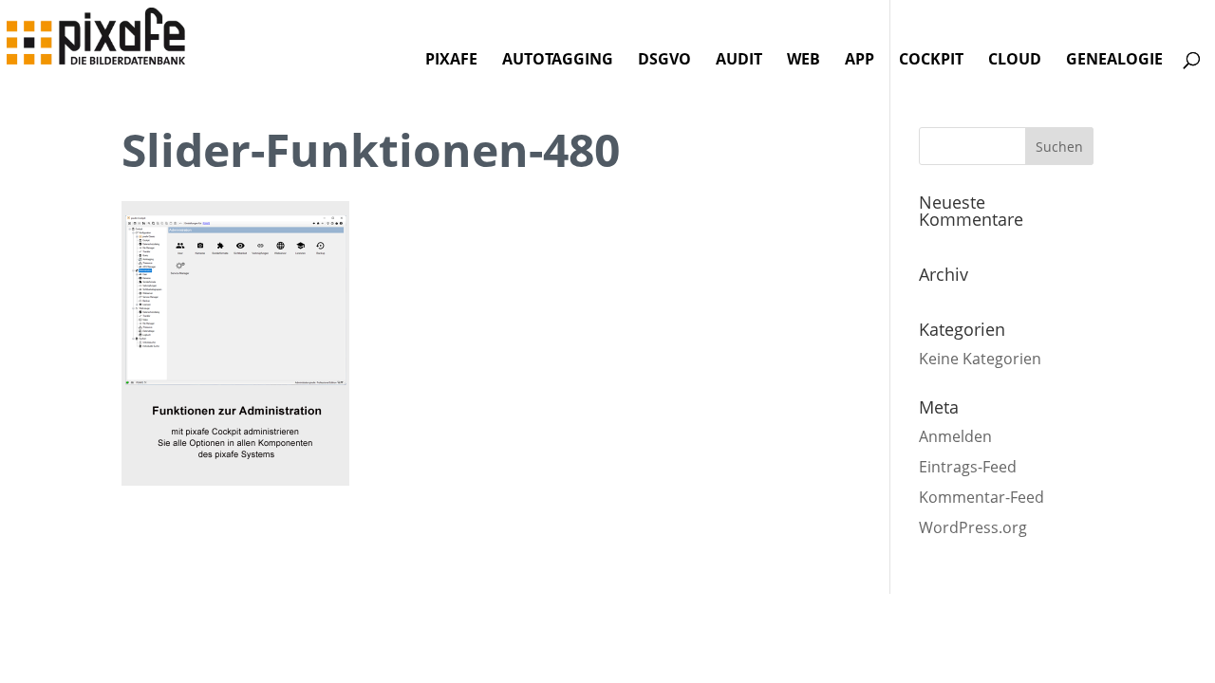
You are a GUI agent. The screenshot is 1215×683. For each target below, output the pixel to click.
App (859, 60)
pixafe (451, 60)
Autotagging (557, 60)
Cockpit (931, 60)
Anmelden (955, 436)
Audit (739, 60)
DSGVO (664, 60)
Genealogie (1114, 60)
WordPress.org (973, 527)
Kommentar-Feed (981, 497)
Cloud (1014, 60)
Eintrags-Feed (968, 466)
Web (803, 60)
